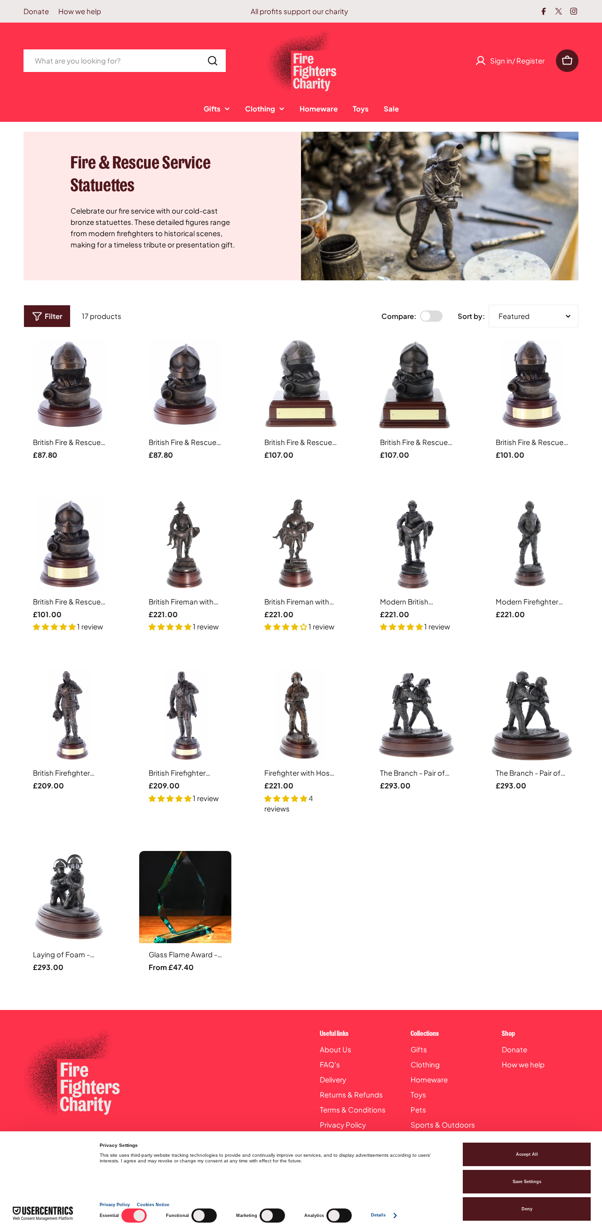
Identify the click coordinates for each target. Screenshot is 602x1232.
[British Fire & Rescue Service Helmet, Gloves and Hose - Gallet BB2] (417, 385)
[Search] (212, 60)
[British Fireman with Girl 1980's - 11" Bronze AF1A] (185, 544)
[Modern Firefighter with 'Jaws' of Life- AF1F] (532, 544)
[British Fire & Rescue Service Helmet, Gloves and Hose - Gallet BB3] (70, 544)
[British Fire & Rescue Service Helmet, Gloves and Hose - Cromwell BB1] (70, 385)
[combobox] (125, 60)
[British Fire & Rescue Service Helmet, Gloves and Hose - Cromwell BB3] (532, 385)
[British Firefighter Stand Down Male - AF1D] (185, 715)
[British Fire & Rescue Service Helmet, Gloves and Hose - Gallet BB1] (185, 385)
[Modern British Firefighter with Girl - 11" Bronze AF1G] (417, 544)
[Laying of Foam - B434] (70, 897)
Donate (36, 11)
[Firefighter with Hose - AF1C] (301, 715)
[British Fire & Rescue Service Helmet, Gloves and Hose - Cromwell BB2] (301, 385)
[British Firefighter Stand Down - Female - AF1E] (70, 715)
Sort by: (471, 315)
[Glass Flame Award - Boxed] (185, 897)
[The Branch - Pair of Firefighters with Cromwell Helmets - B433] (532, 715)
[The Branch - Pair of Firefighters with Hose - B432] (417, 715)
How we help (79, 11)
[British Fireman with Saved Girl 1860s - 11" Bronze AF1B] (301, 544)
